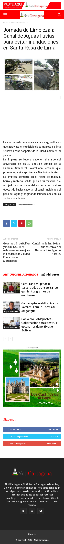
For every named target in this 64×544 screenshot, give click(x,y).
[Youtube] (40, 511)
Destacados (9, 292)
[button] (5, 14)
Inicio (5, 22)
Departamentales (19, 22)
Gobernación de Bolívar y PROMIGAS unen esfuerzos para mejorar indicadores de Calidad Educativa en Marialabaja (17, 252)
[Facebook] (6, 223)
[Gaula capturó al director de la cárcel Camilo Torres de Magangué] (11, 307)
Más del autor (50, 274)
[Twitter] (14, 223)
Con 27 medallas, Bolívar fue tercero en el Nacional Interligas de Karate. (46, 248)
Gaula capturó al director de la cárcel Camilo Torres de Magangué (39, 307)
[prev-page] (5, 339)
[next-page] (11, 339)
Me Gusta (53, 429)
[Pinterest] (21, 223)
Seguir (54, 436)
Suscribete (52, 443)
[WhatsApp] (29, 223)
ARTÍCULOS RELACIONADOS (20, 274)
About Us (32, 534)
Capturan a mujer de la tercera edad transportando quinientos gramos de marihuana (39, 289)
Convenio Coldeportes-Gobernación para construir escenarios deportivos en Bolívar (39, 324)
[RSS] (23, 511)
